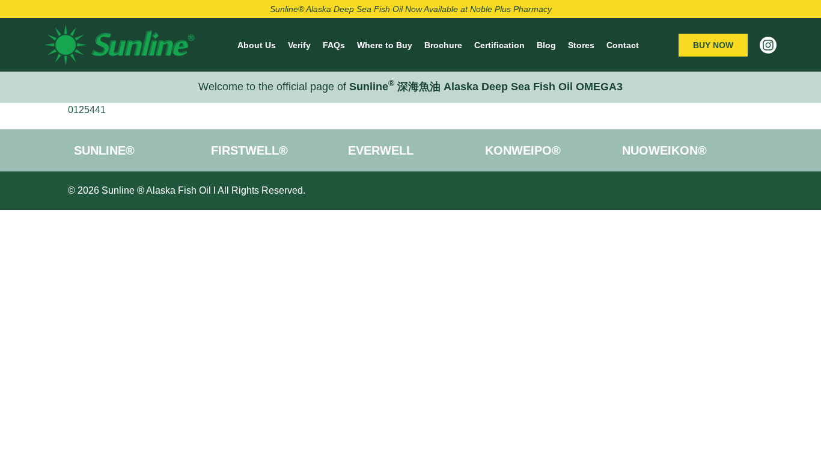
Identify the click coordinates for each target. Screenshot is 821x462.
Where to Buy (384, 45)
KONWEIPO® (523, 150)
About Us (256, 45)
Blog (546, 45)
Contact (622, 45)
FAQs (334, 45)
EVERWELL (381, 150)
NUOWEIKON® (664, 150)
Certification (499, 45)
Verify (299, 45)
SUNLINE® (104, 150)
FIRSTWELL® (249, 150)
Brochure (443, 45)
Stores (581, 45)
